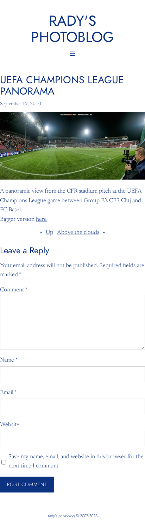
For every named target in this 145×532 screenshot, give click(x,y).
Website (9, 425)
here (41, 219)
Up (49, 232)
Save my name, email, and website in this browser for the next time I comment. (76, 461)
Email (8, 392)
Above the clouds (78, 232)
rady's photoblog (72, 28)
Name (9, 360)
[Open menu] (72, 53)
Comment (13, 290)
